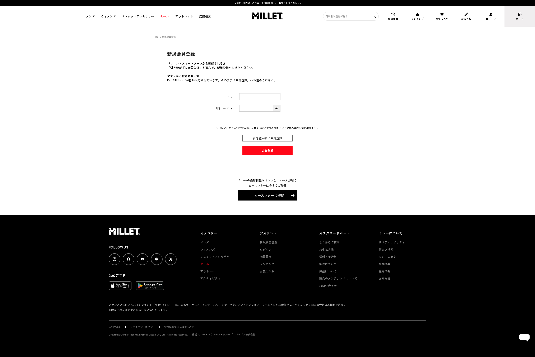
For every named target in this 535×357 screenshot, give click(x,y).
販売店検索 (386, 249)
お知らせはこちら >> (290, 3)
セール (164, 16)
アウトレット (184, 16)
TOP (157, 36)
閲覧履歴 (265, 257)
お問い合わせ (328, 286)
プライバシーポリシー (142, 326)
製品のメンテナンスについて (338, 278)
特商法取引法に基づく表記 (179, 326)
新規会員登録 (268, 242)
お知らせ (384, 278)
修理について (328, 264)
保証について (328, 271)
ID (229, 97)
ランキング (267, 264)
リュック (138, 16)
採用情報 (384, 271)
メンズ (90, 16)
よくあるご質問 (329, 242)
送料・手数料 (328, 257)
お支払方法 (326, 249)
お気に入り (267, 271)
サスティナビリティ (392, 242)
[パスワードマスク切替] (276, 108)
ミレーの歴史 (387, 257)
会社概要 (384, 264)
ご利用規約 (115, 326)
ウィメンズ (108, 16)
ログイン (265, 249)
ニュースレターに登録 (267, 195)
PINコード (224, 108)
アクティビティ (210, 278)
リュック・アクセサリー (216, 257)
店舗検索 (205, 16)
